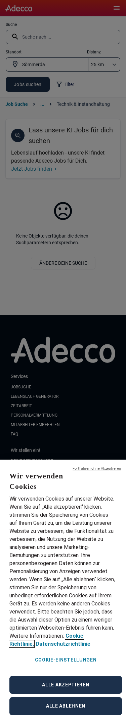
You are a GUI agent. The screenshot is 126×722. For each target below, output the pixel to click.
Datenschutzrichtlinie (63, 644)
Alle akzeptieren (65, 684)
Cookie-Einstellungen (66, 660)
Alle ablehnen (65, 706)
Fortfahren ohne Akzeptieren (97, 468)
